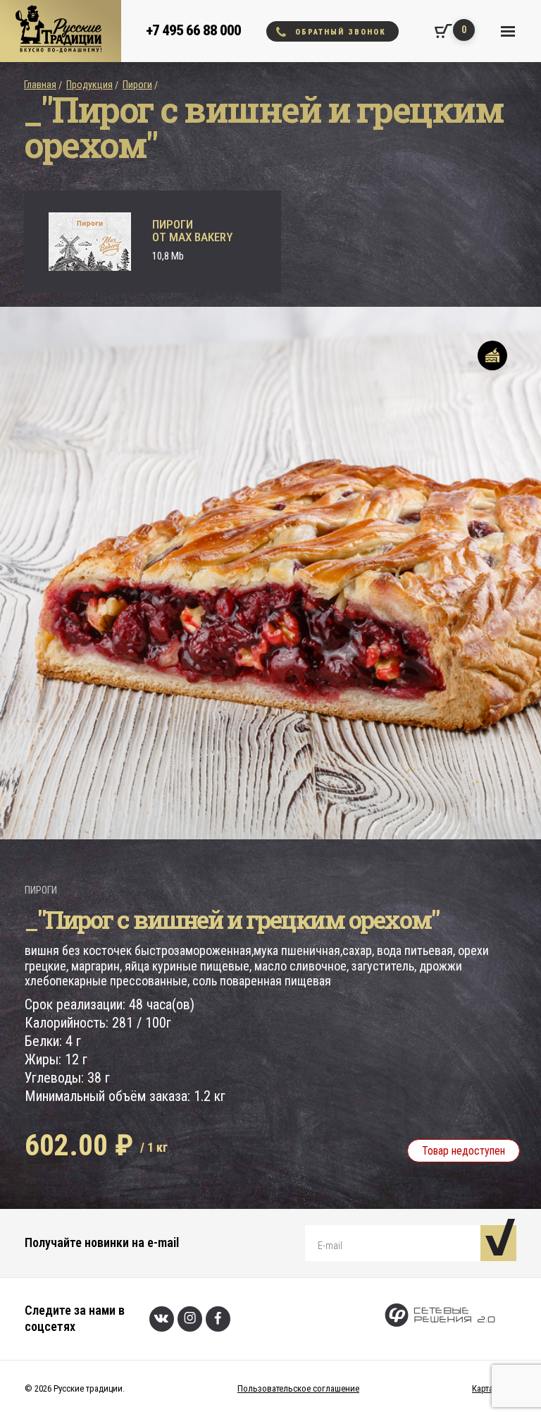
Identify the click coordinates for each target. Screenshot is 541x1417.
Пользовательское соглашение (298, 1388)
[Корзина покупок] (443, 31)
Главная (40, 84)
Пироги (137, 84)
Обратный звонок (340, 32)
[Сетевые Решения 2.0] (440, 1318)
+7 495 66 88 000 (193, 30)
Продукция (89, 84)
